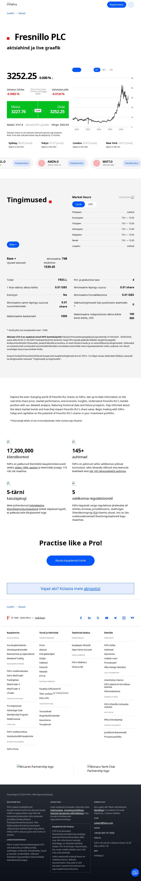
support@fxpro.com (103, 823)
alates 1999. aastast (26, 467)
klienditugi (99, 810)
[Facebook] (81, 618)
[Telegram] (115, 618)
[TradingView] (132, 618)
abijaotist (92, 588)
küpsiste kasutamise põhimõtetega (67, 813)
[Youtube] (106, 618)
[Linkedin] (89, 618)
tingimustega (56, 810)
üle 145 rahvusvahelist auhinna (107, 471)
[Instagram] (124, 618)
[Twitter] (98, 618)
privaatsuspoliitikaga (74, 810)
